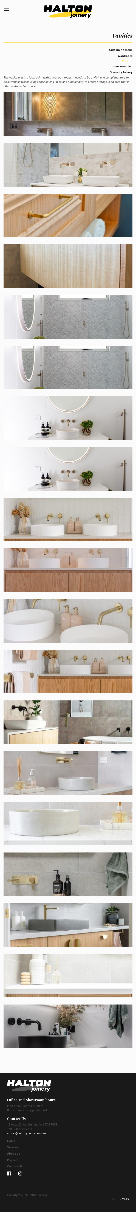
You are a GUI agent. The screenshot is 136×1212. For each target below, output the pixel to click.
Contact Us (14, 1166)
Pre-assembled (122, 66)
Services (12, 1147)
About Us (13, 1153)
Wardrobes (124, 56)
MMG (125, 1199)
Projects (12, 1160)
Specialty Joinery (121, 72)
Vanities (127, 61)
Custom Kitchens (120, 50)
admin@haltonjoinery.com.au (26, 1133)
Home (11, 1141)
